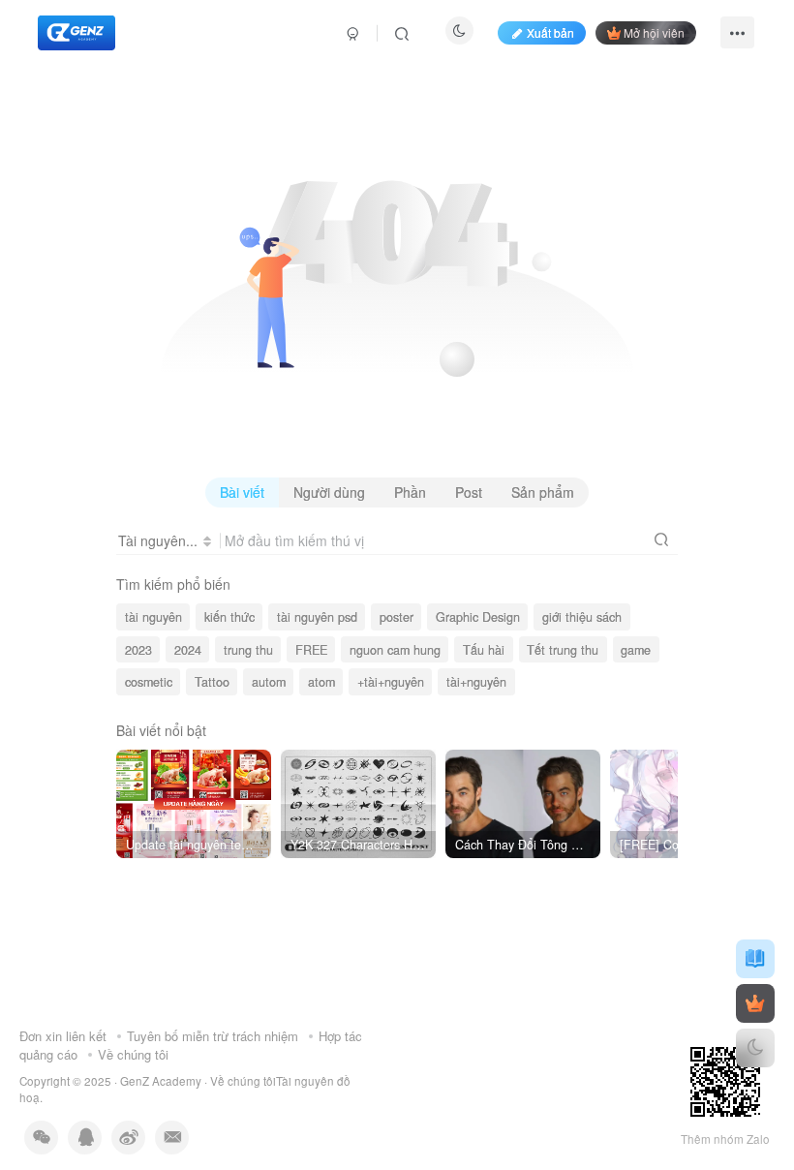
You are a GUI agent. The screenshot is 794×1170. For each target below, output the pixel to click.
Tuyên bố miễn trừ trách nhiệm (212, 1036)
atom (321, 682)
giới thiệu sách (582, 617)
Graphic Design (478, 617)
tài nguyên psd (317, 617)
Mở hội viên (654, 32)
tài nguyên (153, 617)
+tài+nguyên (390, 682)
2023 (138, 650)
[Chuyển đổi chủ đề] (755, 1048)
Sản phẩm (542, 492)
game (636, 650)
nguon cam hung (395, 650)
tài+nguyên (476, 682)
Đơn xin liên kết (63, 1036)
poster (396, 617)
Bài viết (242, 492)
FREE (311, 650)
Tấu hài (483, 650)
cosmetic (148, 682)
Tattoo (212, 682)
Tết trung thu (562, 650)
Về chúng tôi (133, 1054)
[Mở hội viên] (755, 1003)
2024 (187, 650)
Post (468, 492)
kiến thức (229, 617)
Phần (410, 492)
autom (269, 682)
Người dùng (329, 492)
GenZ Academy (160, 1081)
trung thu (248, 650)
